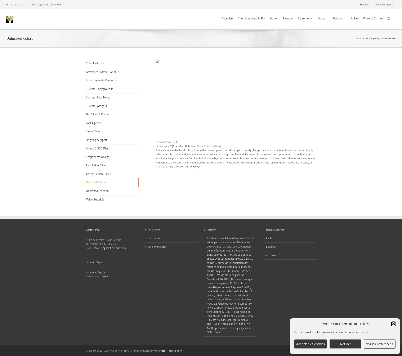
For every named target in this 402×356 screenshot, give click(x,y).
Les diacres (154, 238)
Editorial (271, 247)
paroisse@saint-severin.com (46, 4)
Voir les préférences (379, 344)
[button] (394, 324)
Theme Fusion (174, 350)
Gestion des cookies (97, 276)
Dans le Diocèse (275, 230)
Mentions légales (95, 272)
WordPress (159, 350)
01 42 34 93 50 (108, 244)
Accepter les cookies (310, 344)
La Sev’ (270, 238)
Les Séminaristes (157, 247)
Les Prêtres (154, 230)
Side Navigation (95, 63)
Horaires (211, 230)
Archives (271, 255)
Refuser (345, 344)
